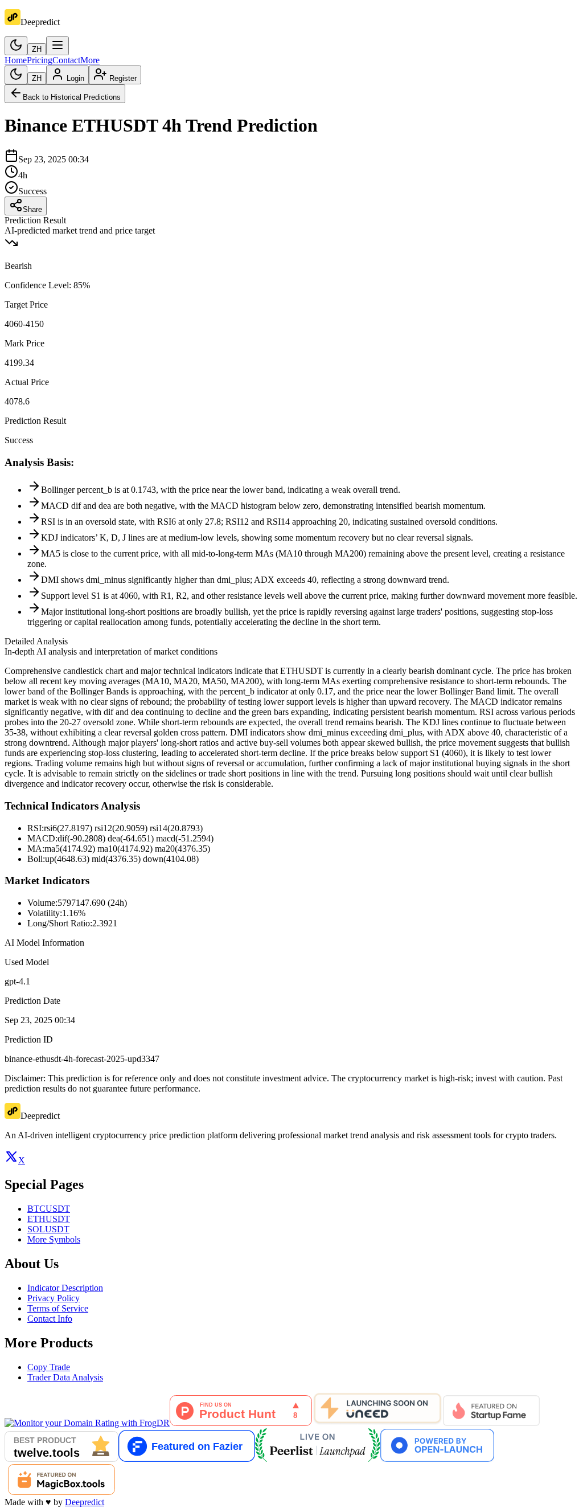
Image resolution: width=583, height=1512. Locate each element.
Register (123, 78)
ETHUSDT (48, 1219)
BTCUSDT (48, 1208)
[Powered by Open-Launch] (437, 1459)
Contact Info (49, 1318)
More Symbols (53, 1239)
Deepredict (84, 1502)
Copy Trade (48, 1367)
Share (32, 209)
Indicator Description (65, 1288)
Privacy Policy (53, 1298)
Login (75, 78)
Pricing (39, 60)
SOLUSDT (48, 1229)
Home (16, 60)
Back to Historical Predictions (72, 97)
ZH (37, 49)
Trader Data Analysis (65, 1377)
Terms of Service (57, 1308)
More (90, 60)
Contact (66, 60)
